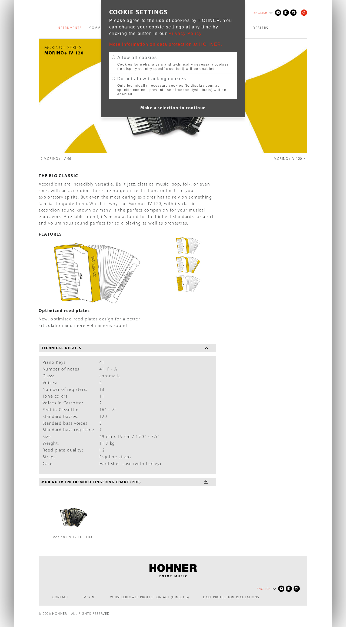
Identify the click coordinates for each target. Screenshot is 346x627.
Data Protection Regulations (231, 597)
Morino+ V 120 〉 (290, 159)
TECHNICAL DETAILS (61, 348)
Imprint (89, 597)
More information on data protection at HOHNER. (166, 44)
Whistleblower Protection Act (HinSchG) (149, 597)
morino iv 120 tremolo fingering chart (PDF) (91, 482)
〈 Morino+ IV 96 (55, 159)
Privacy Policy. (185, 33)
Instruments (69, 28)
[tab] (127, 348)
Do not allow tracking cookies (151, 78)
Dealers (260, 28)
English (261, 13)
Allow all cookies (137, 57)
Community (100, 28)
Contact (60, 597)
